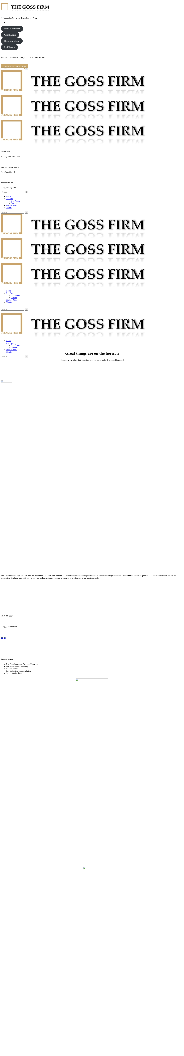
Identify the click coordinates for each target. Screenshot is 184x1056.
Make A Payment (12, 28)
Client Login (10, 35)
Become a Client (11, 41)
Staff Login (9, 47)
